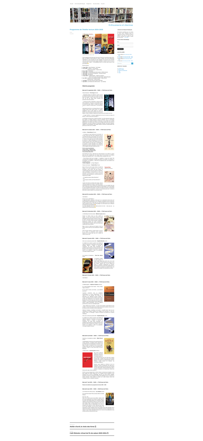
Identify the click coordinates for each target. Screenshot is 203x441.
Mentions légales (121, 69)
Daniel (71, 32)
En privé (102, 3)
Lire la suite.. (126, 37)
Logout (119, 72)
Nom (118, 41)
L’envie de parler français (80, 3)
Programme (88, 3)
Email (118, 45)
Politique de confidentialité (122, 70)
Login (119, 71)
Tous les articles (96, 3)
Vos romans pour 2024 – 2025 (125, 55)
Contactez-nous (121, 68)
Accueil (71, 3)
